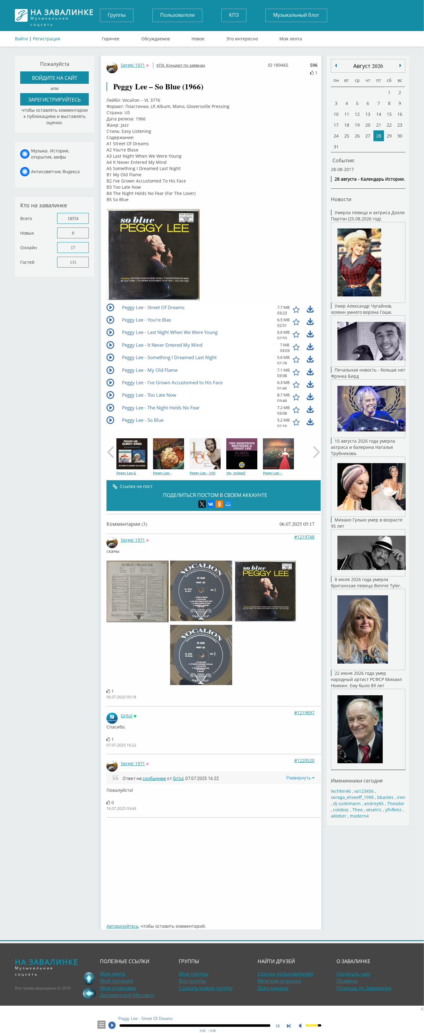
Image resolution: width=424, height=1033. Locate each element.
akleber (338, 816)
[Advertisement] (213, 867)
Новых (27, 233)
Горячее (111, 37)
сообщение (154, 778)
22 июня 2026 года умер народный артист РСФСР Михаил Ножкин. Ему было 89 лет (366, 679)
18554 (73, 218)
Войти (21, 39)
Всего (26, 218)
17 (73, 247)
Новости (341, 199)
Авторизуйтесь (122, 926)
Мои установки (118, 988)
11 (346, 114)
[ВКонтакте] (210, 504)
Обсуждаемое (155, 37)
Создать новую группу (205, 988)
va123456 (364, 791)
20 (367, 125)
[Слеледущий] (336, 65)
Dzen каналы (273, 988)
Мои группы (193, 973)
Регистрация (46, 39)
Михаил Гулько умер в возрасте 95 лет (367, 523)
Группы (117, 14)
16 (399, 114)
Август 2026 (368, 66)
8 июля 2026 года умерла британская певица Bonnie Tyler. (366, 582)
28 (378, 136)
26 (357, 136)
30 (399, 136)
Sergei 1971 (133, 65)
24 (336, 136)
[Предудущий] (400, 65)
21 (378, 125)
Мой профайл (116, 980)
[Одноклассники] (219, 504)
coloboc (341, 810)
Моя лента (290, 37)
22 (389, 125)
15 (389, 114)
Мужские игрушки (279, 980)
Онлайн (28, 247)
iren (401, 797)
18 (346, 125)
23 (399, 125)
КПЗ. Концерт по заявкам (180, 65)
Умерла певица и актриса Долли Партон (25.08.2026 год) (368, 216)
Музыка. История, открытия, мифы (50, 154)
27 (367, 136)
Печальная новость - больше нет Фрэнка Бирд (368, 373)
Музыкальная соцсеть (62, 15)
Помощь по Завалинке (363, 988)
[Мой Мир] (228, 504)
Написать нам (353, 973)
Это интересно (242, 37)
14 (378, 114)
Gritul (127, 716)
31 (336, 147)
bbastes (385, 797)
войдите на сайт (54, 77)
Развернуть (299, 777)
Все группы (192, 980)
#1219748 (304, 537)
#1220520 (304, 760)
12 (357, 114)
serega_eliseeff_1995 (352, 797)
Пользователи (177, 14)
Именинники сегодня (357, 780)
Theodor (395, 803)
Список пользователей (285, 973)
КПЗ (234, 14)
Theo (357, 810)
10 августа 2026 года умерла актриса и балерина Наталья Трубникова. (363, 447)
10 (336, 114)
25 (346, 136)
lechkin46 (341, 791)
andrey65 (374, 803)
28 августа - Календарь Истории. (370, 179)
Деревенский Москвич (127, 995)
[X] (202, 504)
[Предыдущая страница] (89, 993)
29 (389, 136)
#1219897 (304, 712)
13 (367, 114)
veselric (374, 810)
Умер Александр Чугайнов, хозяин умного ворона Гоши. (361, 309)
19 (357, 125)
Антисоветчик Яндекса (55, 171)
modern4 (359, 816)
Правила (347, 980)
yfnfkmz (393, 810)
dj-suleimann (347, 803)
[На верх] (89, 978)
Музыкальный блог (296, 14)
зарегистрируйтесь (54, 99)
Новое (198, 37)
